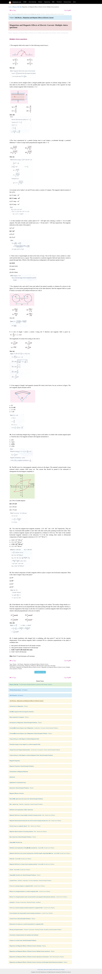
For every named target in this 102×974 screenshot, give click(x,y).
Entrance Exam (67, 2)
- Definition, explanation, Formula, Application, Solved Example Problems (30, 880)
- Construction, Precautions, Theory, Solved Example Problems (35, 749)
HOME (24, 2)
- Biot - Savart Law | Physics (32, 815)
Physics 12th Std (17, 7)
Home (9, 7)
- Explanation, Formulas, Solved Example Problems (34, 728)
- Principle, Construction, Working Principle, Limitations (25, 902)
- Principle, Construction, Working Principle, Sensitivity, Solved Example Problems (35, 929)
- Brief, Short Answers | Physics (37, 956)
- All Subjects (19, 690)
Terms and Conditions (48, 969)
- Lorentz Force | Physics (27, 886)
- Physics (19, 706)
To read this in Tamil (40, 672)
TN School (59, 2)
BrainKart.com (17, 2)
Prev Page (13, 10)
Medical (40, 2)
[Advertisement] (84, 28)
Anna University (32, 2)
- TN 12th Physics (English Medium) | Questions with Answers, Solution (31, 684)
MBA (53, 2)
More (74, 2)
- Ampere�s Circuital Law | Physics (32, 847)
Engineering (47, 2)
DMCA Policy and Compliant (59, 969)
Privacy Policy (40, 969)
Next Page (67, 10)
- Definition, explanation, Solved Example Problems (26, 804)
